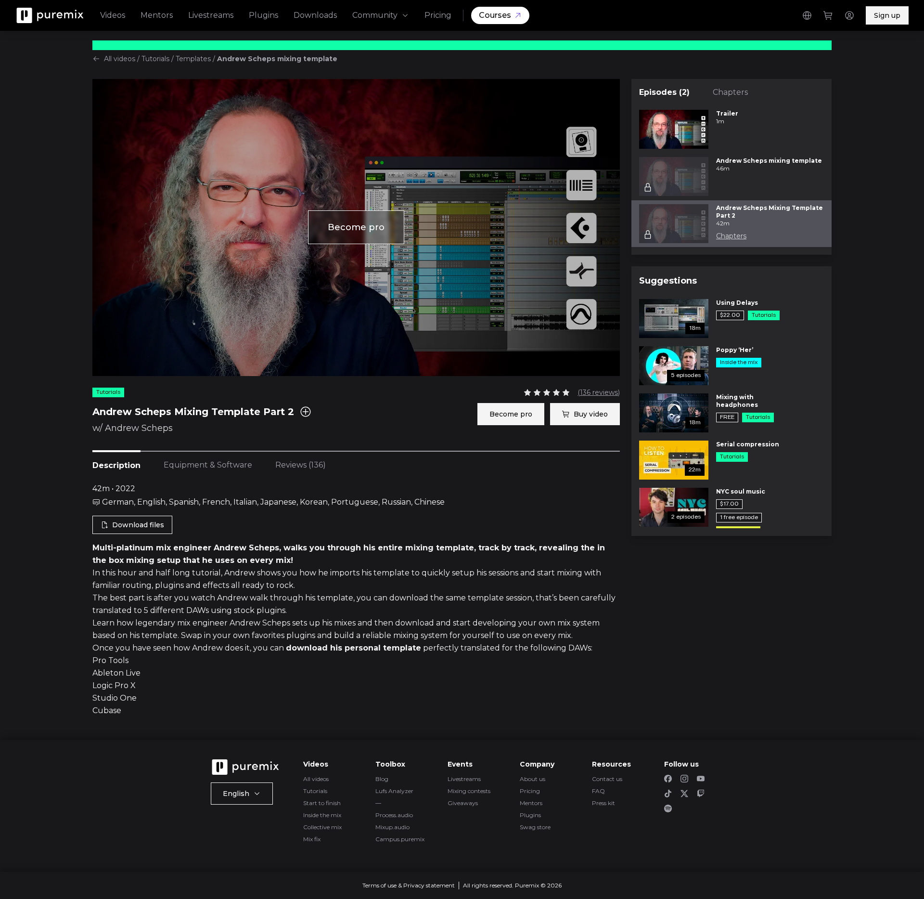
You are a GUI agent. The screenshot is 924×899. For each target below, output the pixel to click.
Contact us (607, 778)
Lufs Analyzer (394, 791)
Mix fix (312, 839)
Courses (495, 15)
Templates (193, 58)
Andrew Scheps (139, 428)
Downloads (315, 15)
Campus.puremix (399, 839)
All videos (119, 58)
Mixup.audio (392, 827)
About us (532, 778)
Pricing (437, 15)
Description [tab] (116, 465)
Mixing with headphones (737, 400)
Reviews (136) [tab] (300, 464)
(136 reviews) (599, 392)
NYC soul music (740, 491)
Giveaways (463, 803)
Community (375, 15)
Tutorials (155, 58)
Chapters (730, 92)
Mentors (157, 15)
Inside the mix (322, 815)
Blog (381, 778)
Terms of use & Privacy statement (408, 885)
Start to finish (322, 803)
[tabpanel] (356, 600)
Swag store (535, 827)
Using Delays (737, 302)
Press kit (603, 803)
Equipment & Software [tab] (208, 464)
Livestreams (210, 15)
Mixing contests (469, 791)
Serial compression (747, 444)
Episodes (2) (664, 92)
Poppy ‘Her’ (734, 349)
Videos (112, 15)
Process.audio (394, 815)
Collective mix (322, 827)
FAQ (598, 791)
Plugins (263, 15)
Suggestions (668, 280)
